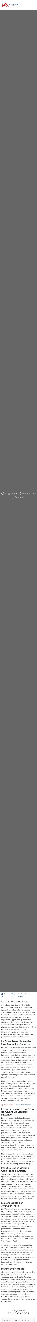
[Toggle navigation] (33, 5)
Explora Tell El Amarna (24, 1105)
